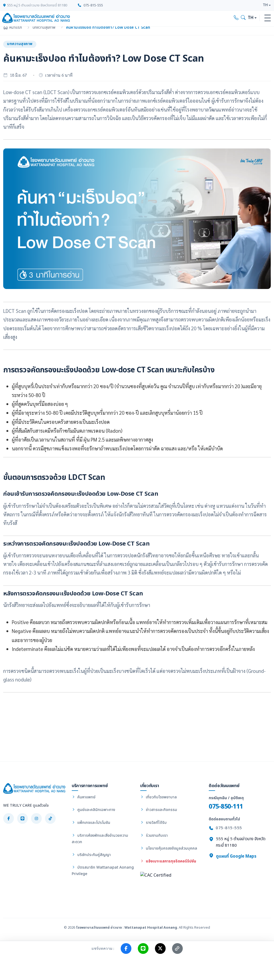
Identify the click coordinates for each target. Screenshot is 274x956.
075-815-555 (93, 5)
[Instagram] (36, 818)
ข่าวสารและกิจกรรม (161, 810)
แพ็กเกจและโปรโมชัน (93, 822)
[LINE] (22, 818)
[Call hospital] (236, 18)
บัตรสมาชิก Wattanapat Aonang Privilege (103, 871)
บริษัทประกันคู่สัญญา (93, 855)
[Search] (243, 18)
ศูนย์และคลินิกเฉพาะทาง (95, 810)
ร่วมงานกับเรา (156, 835)
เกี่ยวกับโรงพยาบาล (161, 797)
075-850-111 (226, 806)
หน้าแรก (15, 27)
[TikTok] (50, 818)
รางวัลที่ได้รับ (156, 822)
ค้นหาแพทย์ (86, 797)
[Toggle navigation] (267, 18)
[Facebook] (8, 818)
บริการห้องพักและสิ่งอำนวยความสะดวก (100, 839)
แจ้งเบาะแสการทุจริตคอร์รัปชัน (170, 861)
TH (265, 5)
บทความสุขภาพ (44, 27)
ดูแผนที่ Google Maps (235, 856)
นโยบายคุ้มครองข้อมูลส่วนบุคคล (171, 848)
